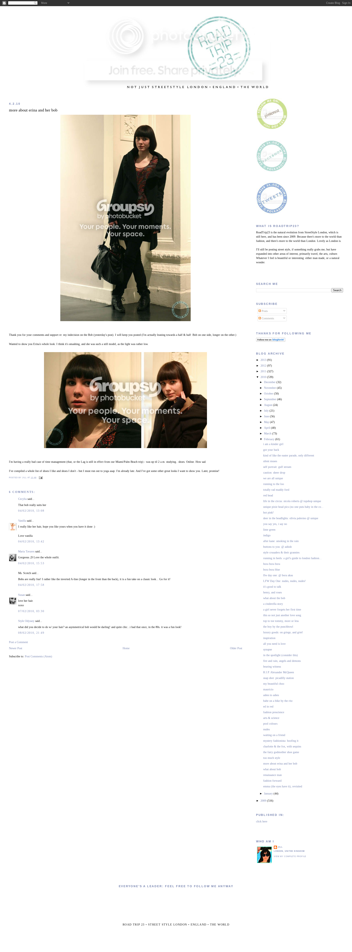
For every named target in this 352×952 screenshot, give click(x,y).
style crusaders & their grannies (281, 552)
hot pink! (268, 512)
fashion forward (272, 780)
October (269, 393)
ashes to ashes (271, 695)
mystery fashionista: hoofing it (280, 740)
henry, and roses (272, 592)
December (270, 382)
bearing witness (272, 666)
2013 (264, 359)
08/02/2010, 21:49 (31, 632)
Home (126, 648)
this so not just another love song (282, 615)
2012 (264, 365)
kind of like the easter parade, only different (288, 455)
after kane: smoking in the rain (281, 541)
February (269, 439)
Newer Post (15, 648)
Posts (264, 311)
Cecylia (22, 498)
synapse (267, 649)
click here (261, 821)
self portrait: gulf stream (277, 466)
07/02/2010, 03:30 (31, 611)
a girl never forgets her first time (282, 609)
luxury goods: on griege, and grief (283, 632)
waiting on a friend (274, 735)
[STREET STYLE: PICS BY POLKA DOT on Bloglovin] (270, 340)
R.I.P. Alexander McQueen (278, 672)
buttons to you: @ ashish (277, 546)
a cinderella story (273, 603)
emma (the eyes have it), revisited (282, 786)
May (267, 422)
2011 (264, 371)
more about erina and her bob (33, 110)
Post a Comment (18, 642)
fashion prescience (273, 712)
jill (280, 847)
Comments (267, 318)
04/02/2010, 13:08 (31, 510)
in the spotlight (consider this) (280, 655)
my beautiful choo (273, 683)
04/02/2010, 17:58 (31, 584)
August (268, 405)
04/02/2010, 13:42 (31, 541)
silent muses (270, 461)
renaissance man (272, 775)
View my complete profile (290, 856)
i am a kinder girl (273, 444)
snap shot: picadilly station (278, 678)
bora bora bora (271, 563)
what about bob (272, 769)
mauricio (268, 689)
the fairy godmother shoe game (281, 752)
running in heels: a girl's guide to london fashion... (292, 558)
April (267, 427)
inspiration (269, 638)
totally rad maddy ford (276, 489)
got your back (271, 449)
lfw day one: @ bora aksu (278, 575)
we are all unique (273, 478)
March (268, 433)
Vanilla (22, 520)
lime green (269, 529)
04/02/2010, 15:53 (31, 563)
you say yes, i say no (275, 524)
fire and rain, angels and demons (282, 660)
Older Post (236, 648)
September (270, 399)
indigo (267, 535)
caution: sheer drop (274, 472)
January (269, 793)
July (267, 410)
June (267, 416)
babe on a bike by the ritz (278, 700)
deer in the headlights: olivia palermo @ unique (290, 518)
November (270, 387)
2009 (264, 800)
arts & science (271, 718)
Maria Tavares (26, 551)
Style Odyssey (26, 621)
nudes (266, 729)
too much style (271, 757)
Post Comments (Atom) (38, 656)
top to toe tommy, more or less (281, 621)
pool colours (270, 723)
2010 (264, 377)
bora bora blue (271, 569)
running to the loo (273, 484)
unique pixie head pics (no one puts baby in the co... (293, 506)
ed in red (268, 706)
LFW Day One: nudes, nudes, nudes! (284, 581)
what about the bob (274, 598)
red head (268, 495)
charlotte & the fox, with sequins (282, 746)
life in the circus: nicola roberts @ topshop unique (292, 501)
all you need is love (274, 643)
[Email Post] (40, 478)
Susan (21, 594)
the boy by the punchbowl (278, 626)
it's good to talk (272, 586)
